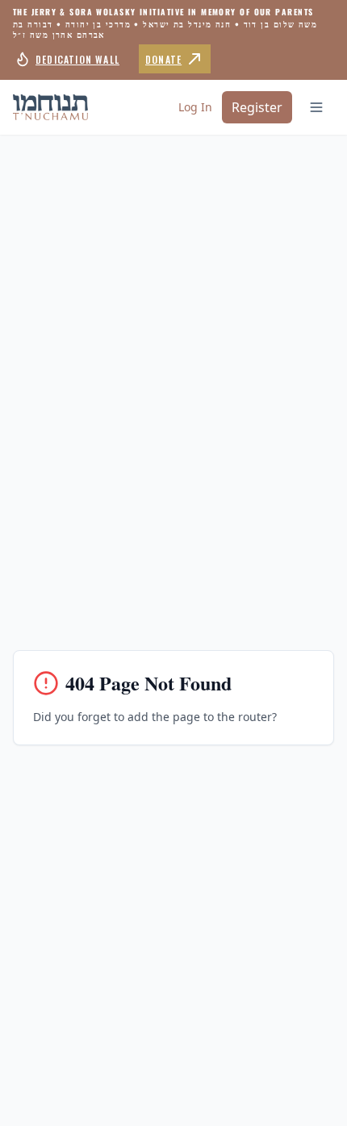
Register (257, 107)
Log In (195, 107)
